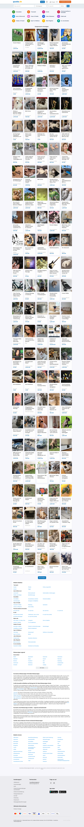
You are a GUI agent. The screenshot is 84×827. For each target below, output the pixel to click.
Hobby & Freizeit (17, 624)
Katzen (15, 589)
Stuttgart (60, 664)
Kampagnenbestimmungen (20, 801)
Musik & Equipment (32, 628)
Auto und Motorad (33, 687)
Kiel (44, 660)
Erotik (14, 612)
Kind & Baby (31, 606)
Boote (29, 634)
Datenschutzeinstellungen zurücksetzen (20, 789)
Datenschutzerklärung (19, 791)
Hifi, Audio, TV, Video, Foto (19, 620)
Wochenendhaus (61, 755)
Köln (44, 662)
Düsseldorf (30, 656)
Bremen (15, 660)
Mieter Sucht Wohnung (48, 737)
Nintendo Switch (46, 747)
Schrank (59, 737)
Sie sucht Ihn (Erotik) (18, 614)
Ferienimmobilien (47, 598)
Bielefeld (15, 658)
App (43, 1)
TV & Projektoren (32, 622)
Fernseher (15, 755)
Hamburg (30, 662)
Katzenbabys (31, 745)
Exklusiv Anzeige (17, 808)
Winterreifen (60, 753)
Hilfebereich (30, 712)
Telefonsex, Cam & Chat (33, 614)
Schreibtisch (60, 739)
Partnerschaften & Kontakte (20, 608)
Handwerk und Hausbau (33, 645)
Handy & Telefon (17, 622)
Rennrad (45, 757)
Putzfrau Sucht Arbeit (47, 753)
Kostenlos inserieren (65, 1)
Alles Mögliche (16, 640)
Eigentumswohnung (17, 751)
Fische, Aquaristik (47, 587)
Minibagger (45, 741)
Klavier (29, 750)
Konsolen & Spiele (17, 626)
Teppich (59, 749)
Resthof (44, 759)
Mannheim (60, 656)
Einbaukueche (16, 753)
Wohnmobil (60, 757)
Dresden (15, 664)
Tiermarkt (15, 585)
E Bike (14, 749)
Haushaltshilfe (31, 739)
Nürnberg (60, 660)
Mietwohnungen (46, 739)
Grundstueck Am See (18, 761)
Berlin (14, 656)
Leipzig (44, 664)
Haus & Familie (16, 602)
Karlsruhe (45, 656)
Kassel (44, 658)
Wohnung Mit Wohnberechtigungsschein (63, 760)
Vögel (29, 589)
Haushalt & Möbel (17, 604)
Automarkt (15, 593)
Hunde (14, 587)
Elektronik (15, 618)
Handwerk (45, 604)
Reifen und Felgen (17, 595)
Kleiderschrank (31, 752)
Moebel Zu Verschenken (48, 745)
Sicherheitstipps (17, 784)
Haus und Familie (20, 689)
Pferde (29, 587)
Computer (30, 620)
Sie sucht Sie (45, 610)
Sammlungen (46, 626)
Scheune (45, 761)
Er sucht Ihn (60, 610)
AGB (15, 786)
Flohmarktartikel (32, 642)
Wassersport (31, 632)
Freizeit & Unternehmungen (34, 626)
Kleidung (30, 604)
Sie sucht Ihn (16, 610)
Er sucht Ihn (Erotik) (47, 614)
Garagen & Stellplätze (33, 600)
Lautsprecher (31, 758)
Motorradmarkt (31, 593)
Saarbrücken (60, 662)
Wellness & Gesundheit (48, 632)
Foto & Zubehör (46, 620)
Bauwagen (15, 741)
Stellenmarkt (16, 638)
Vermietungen (16, 600)
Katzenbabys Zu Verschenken (31, 748)
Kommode (30, 754)
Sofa (59, 747)
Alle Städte (42, 667)
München (60, 658)
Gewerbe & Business (32, 638)
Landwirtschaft (31, 756)
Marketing (16, 797)
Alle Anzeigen (42, 577)
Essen (29, 658)
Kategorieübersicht (18, 793)
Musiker (44, 743)
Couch (14, 747)
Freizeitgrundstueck (17, 757)
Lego (29, 760)
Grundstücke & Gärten (33, 598)
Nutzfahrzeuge (31, 595)
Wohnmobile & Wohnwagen (49, 593)
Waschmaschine (61, 751)
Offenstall (45, 749)
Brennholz (15, 743)
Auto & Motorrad (17, 591)
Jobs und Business (17, 698)
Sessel (59, 741)
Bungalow (15, 745)
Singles (59, 745)
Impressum (16, 799)
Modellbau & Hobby (17, 628)
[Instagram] (54, 783)
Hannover (30, 664)
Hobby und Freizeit (17, 695)
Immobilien (15, 596)
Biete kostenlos (16, 642)
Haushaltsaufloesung (33, 737)
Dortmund (15, 662)
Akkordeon (15, 737)
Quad (44, 755)
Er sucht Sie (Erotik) (32, 616)
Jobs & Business (17, 636)
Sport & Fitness (16, 634)
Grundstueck (16, 759)
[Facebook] (51, 783)
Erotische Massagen (17, 616)
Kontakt (15, 795)
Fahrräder (15, 632)
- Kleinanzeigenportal (35, 783)
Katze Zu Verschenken (33, 743)
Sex (58, 743)
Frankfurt (30, 660)
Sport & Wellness (17, 630)
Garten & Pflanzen (17, 606)
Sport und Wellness (17, 696)
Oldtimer (45, 751)
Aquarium (15, 739)
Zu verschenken (17, 643)
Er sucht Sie (30, 610)
